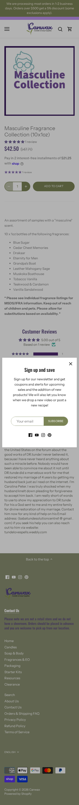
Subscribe (55, 421)
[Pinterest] (49, 434)
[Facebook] (30, 434)
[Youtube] (37, 434)
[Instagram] (43, 434)
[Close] (70, 364)
